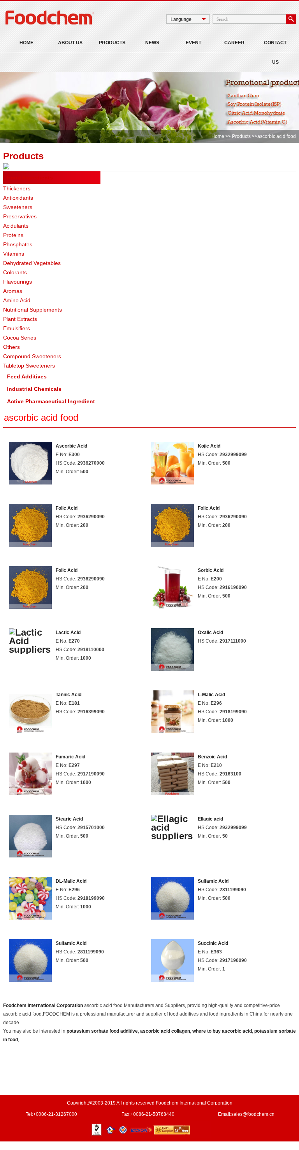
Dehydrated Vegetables (32, 263)
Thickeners (16, 188)
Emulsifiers (16, 328)
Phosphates (17, 244)
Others (11, 347)
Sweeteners (17, 207)
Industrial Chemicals (34, 389)
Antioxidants (18, 198)
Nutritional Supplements (32, 310)
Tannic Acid (68, 694)
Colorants (15, 272)
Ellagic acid (210, 819)
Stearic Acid (69, 819)
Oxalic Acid (210, 632)
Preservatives (20, 216)
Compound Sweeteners (32, 356)
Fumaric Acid (70, 757)
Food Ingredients (30, 177)
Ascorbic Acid (71, 446)
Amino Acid (16, 300)
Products (112, 42)
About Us (70, 42)
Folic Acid (66, 508)
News (152, 42)
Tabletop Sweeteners (29, 365)
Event (193, 42)
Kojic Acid (209, 446)
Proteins (13, 235)
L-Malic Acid (211, 694)
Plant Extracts (20, 319)
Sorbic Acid (210, 570)
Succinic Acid (213, 943)
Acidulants (15, 226)
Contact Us (275, 52)
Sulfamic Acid (213, 881)
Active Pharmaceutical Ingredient (51, 401)
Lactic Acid (68, 632)
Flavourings (17, 282)
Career (234, 42)
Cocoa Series (19, 338)
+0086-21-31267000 (55, 1114)
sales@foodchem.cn (252, 1114)
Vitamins (13, 254)
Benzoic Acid (212, 757)
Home (26, 42)
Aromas (12, 291)
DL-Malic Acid (71, 881)
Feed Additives (27, 376)
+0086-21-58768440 (152, 1114)
